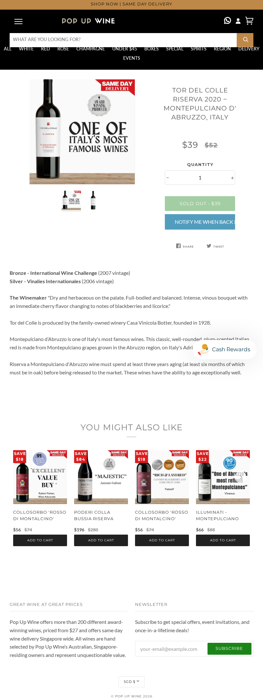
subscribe (229, 648)
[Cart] (249, 21)
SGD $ (129, 682)
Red (45, 48)
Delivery (248, 48)
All (8, 48)
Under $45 (124, 48)
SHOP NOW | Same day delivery (131, 4)
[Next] (240, 477)
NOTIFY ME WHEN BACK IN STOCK (205, 222)
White (26, 48)
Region (222, 48)
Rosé (63, 48)
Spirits (199, 48)
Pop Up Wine (128, 696)
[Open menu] (19, 21)
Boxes (151, 48)
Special (174, 48)
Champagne (90, 48)
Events (131, 58)
